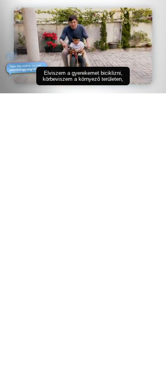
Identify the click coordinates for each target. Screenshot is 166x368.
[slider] (83, 75)
